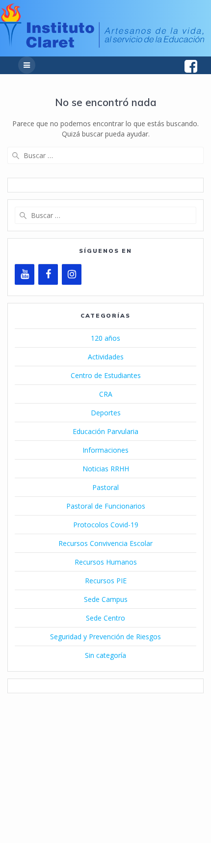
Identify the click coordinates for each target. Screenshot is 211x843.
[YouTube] (24, 274)
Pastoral (105, 487)
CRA (105, 394)
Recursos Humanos (106, 562)
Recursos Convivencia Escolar (105, 543)
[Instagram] (71, 274)
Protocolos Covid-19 (105, 524)
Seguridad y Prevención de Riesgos (105, 636)
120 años (105, 338)
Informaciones (105, 450)
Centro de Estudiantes (106, 375)
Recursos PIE (106, 580)
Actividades (106, 356)
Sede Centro (105, 618)
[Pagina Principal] (102, 45)
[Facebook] (48, 274)
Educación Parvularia (105, 431)
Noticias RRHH (105, 468)
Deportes (106, 412)
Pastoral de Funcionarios (105, 506)
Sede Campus (106, 599)
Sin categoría (105, 655)
